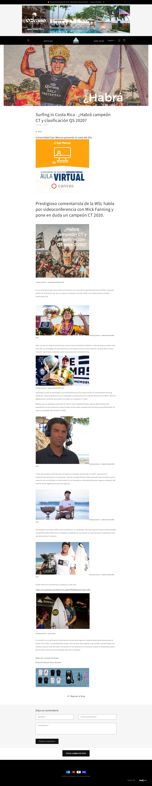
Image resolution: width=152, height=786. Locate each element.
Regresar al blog (77, 696)
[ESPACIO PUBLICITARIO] (76, 19)
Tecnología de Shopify (83, 776)
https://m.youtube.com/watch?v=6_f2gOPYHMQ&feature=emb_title (63, 590)
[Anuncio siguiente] (125, 2)
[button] (28, 40)
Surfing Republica (71, 776)
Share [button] (40, 132)
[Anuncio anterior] (26, 2)
